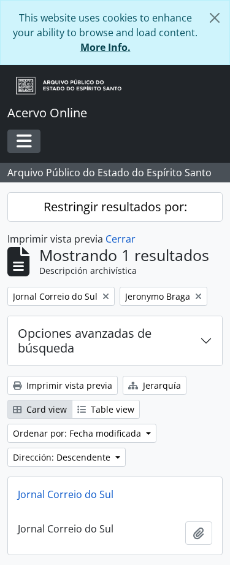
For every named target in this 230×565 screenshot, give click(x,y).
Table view (111, 409)
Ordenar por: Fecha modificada (78, 433)
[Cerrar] (214, 18)
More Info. (105, 47)
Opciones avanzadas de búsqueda (84, 340)
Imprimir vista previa (68, 385)
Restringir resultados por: (115, 206)
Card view (45, 409)
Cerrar (120, 239)
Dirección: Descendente (63, 457)
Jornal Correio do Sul (65, 494)
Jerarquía (160, 385)
